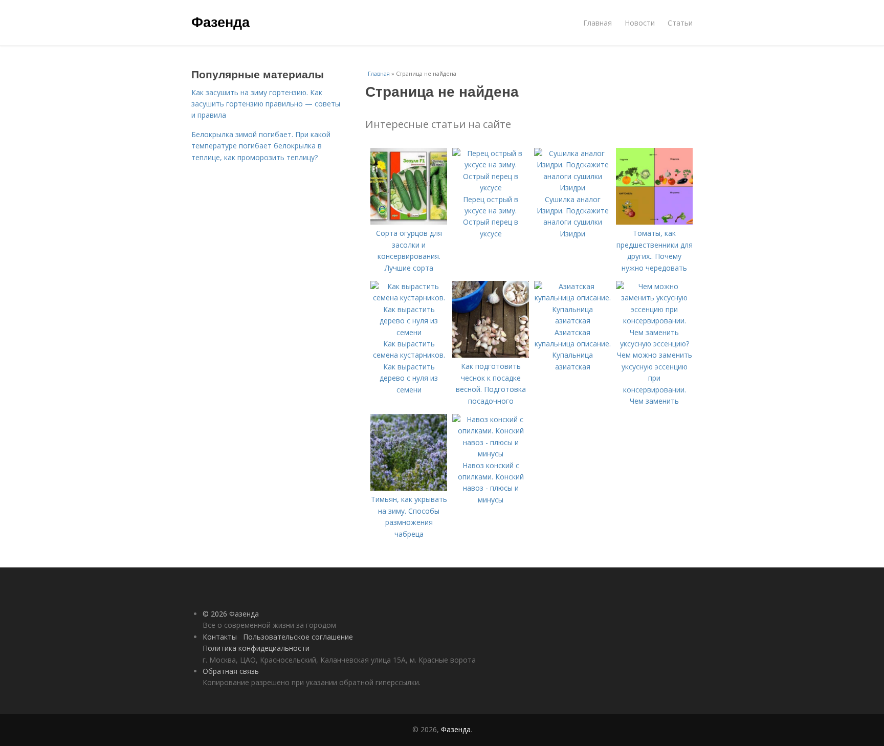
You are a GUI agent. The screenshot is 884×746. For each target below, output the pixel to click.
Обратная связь (231, 671)
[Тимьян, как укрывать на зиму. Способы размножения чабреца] (408, 488)
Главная (597, 23)
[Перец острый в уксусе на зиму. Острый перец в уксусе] (490, 187)
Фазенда (220, 21)
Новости (640, 23)
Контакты (220, 637)
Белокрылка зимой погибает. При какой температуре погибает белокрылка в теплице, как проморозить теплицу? (260, 145)
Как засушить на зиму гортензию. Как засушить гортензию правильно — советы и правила (265, 103)
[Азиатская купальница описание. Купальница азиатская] (572, 320)
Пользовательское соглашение (298, 637)
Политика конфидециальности (256, 648)
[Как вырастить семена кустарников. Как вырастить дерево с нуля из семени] (408, 332)
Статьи (680, 23)
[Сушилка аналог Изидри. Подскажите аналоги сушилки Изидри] (572, 187)
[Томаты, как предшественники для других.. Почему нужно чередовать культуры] (654, 222)
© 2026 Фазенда (231, 614)
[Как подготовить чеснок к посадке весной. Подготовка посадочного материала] (490, 355)
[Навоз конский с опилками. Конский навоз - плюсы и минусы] (490, 453)
